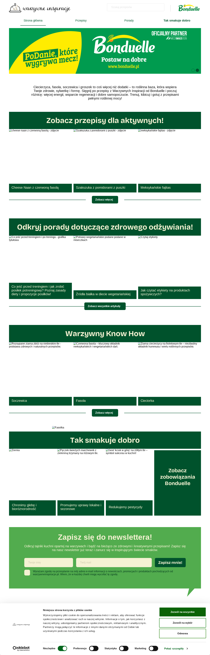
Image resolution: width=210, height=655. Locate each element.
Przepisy (81, 20)
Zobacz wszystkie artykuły (104, 306)
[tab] (193, 70)
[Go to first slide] (194, 51)
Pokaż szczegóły (174, 648)
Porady (129, 20)
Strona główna (33, 20)
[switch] (93, 648)
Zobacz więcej (104, 199)
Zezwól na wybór (183, 622)
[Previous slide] (15, 51)
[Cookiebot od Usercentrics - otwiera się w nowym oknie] (21, 648)
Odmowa (182, 633)
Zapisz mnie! (170, 562)
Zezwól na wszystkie (183, 612)
